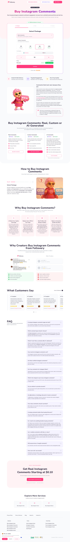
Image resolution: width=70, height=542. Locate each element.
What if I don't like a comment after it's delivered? (40, 341)
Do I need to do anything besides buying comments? (40, 421)
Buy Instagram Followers (12, 525)
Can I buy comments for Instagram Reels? (38, 369)
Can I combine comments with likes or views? (39, 432)
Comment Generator (30, 527)
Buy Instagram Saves (11, 530)
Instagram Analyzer (30, 525)
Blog (26, 515)
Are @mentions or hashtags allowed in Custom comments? (42, 395)
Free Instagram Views (50, 527)
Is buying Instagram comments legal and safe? (39, 322)
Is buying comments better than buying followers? (40, 412)
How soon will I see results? (35, 450)
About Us (31, 515)
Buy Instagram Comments (12, 527)
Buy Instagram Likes (11, 523)
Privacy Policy (10, 515)
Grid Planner (29, 528)
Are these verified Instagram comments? (37, 360)
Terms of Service (18, 515)
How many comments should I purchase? (38, 403)
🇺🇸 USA (44, 52)
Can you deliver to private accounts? (36, 386)
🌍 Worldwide (25, 52)
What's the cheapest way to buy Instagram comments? (41, 378)
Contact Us (38, 515)
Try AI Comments (54, 155)
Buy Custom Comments (35, 151)
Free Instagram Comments (51, 525)
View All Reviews (57, 290)
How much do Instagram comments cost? (38, 352)
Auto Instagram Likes (30, 523)
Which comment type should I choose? (37, 331)
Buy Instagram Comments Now (35, 479)
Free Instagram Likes (50, 523)
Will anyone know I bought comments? (37, 443)
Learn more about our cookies (8, 536)
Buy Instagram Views (11, 528)
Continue (35, 66)
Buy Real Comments (16, 151)
